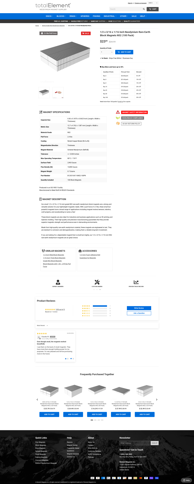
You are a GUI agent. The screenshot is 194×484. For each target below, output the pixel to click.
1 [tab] (94, 290)
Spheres (85, 16)
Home (37, 25)
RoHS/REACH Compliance (132, 118)
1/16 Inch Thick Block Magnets (54, 258)
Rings (73, 16)
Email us (120, 101)
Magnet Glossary (73, 454)
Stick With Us (92, 448)
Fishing (96, 16)
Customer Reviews (94, 451)
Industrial (109, 16)
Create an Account (141, 3)
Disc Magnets (40, 442)
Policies (91, 457)
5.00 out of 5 (60, 309)
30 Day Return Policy (131, 124)
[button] (86, 306)
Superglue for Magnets (88, 258)
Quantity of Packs (105, 48)
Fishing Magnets (41, 457)
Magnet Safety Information (134, 112)
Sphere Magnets (41, 451)
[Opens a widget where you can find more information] (186, 480)
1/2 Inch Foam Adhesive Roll (90, 255)
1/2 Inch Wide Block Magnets (53, 255)
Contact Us (71, 457)
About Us (91, 442)
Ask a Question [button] (139, 313)
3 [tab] (100, 290)
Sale (134, 16)
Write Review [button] (139, 308)
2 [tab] (97, 290)
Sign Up (154, 443)
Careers (90, 445)
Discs (49, 16)
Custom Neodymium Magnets (46, 463)
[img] (42, 333)
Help (142, 16)
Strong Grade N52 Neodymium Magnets (53, 25)
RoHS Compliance (94, 454)
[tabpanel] (57, 284)
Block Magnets (40, 445)
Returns (69, 442)
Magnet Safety (72, 445)
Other (123, 16)
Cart (154, 9)
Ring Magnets (40, 448)
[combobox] (127, 9)
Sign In (130, 3)
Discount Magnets (41, 460)
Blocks (61, 16)
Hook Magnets (40, 454)
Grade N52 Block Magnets (52, 261)
